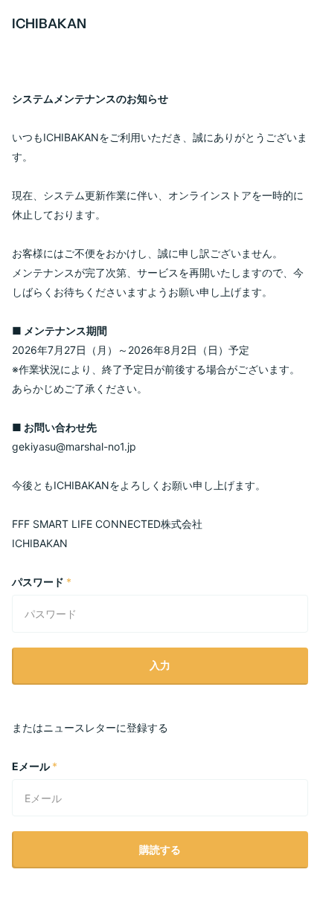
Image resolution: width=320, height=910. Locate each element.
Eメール (34, 766)
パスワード (41, 581)
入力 (160, 665)
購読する (160, 849)
